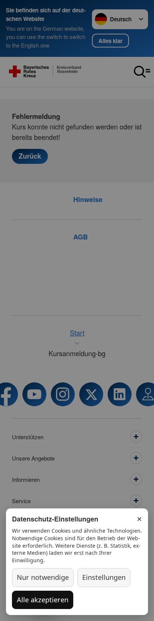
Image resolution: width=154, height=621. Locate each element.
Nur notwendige (43, 577)
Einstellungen (104, 577)
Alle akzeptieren (42, 599)
